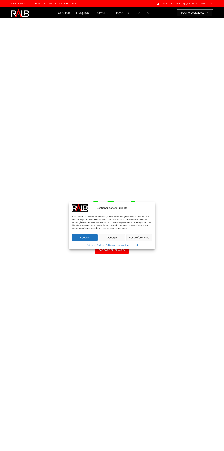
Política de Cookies (95, 245)
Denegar (112, 237)
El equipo (82, 13)
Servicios (102, 13)
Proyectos (122, 13)
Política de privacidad (116, 245)
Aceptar (85, 237)
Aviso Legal (132, 245)
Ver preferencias (139, 237)
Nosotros (63, 13)
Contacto (142, 13)
